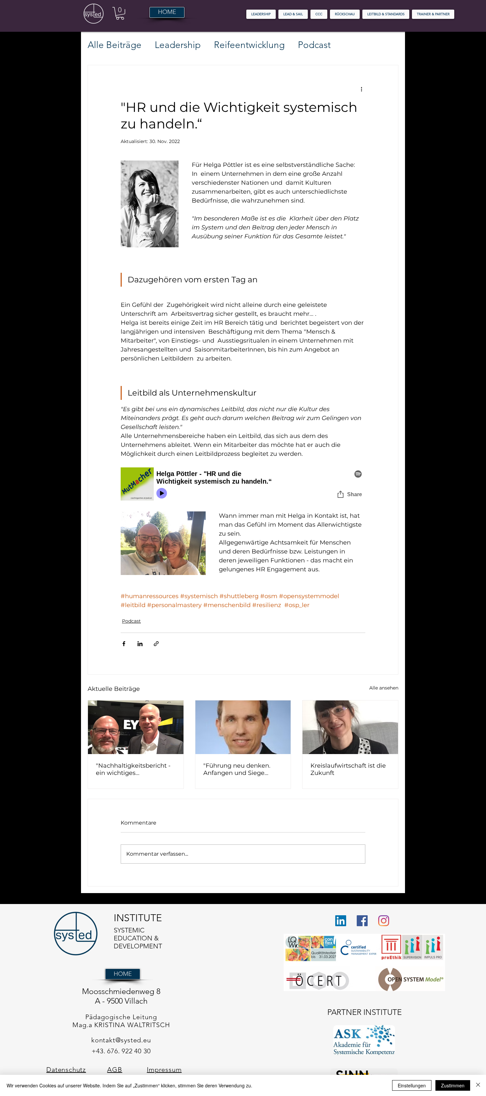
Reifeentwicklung (249, 44)
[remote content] (243, 484)
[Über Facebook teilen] (124, 644)
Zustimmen (453, 1085)
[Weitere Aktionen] (361, 89)
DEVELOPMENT (139, 946)
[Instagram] (383, 920)
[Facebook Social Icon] (362, 920)
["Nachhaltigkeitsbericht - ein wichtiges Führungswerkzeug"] (135, 727)
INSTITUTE (138, 918)
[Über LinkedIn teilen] (140, 644)
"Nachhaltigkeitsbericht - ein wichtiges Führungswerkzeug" (133, 769)
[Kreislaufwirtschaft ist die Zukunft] (350, 727)
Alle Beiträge (115, 44)
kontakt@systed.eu (121, 1040)
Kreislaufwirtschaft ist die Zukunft (348, 769)
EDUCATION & (136, 938)
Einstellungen (412, 1085)
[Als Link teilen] (156, 644)
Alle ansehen (383, 688)
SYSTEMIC (129, 930)
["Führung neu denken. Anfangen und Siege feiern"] (243, 727)
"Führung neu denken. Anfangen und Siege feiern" (236, 769)
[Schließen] (478, 1085)
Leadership (178, 44)
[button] (120, 13)
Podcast (314, 44)
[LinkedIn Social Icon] (340, 920)
